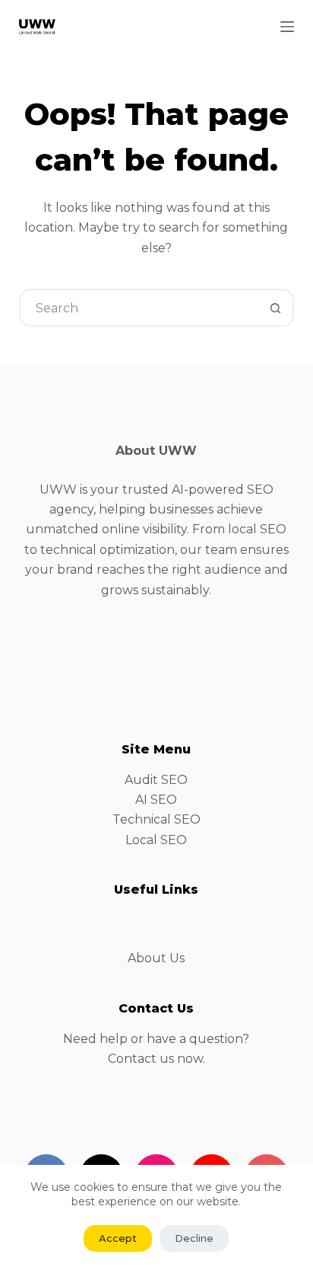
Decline (194, 1238)
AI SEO (156, 799)
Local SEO (156, 840)
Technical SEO (156, 819)
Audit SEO (156, 780)
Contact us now (155, 1058)
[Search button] (275, 307)
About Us (156, 958)
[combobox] (139, 308)
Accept (118, 1238)
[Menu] (287, 27)
